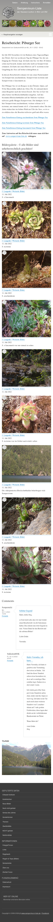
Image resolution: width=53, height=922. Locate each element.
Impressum (6, 886)
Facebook (45, 913)
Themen (5, 822)
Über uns (6, 867)
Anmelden (46, 2)
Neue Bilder (7, 803)
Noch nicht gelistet (9, 808)
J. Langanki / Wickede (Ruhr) (13, 191)
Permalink (5, 616)
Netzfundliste (7, 835)
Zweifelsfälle (7, 826)
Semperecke (7, 863)
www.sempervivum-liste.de (16, 136)
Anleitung (24, 2)
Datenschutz (7, 882)
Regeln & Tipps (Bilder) (11, 858)
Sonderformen (8, 817)
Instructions (35, 2)
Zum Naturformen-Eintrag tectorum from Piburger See (23, 122)
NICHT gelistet (8, 831)
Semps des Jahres (9, 812)
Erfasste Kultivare (9, 794)
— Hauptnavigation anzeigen (12, 34)
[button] (26, 188)
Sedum (15, 2)
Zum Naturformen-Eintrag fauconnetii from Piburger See (24, 128)
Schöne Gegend (25, 610)
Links (4, 849)
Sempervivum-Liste (29, 8)
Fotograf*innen (8, 845)
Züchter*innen (7, 872)
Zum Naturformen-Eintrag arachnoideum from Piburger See (25, 117)
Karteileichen (7, 799)
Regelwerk (6, 854)
